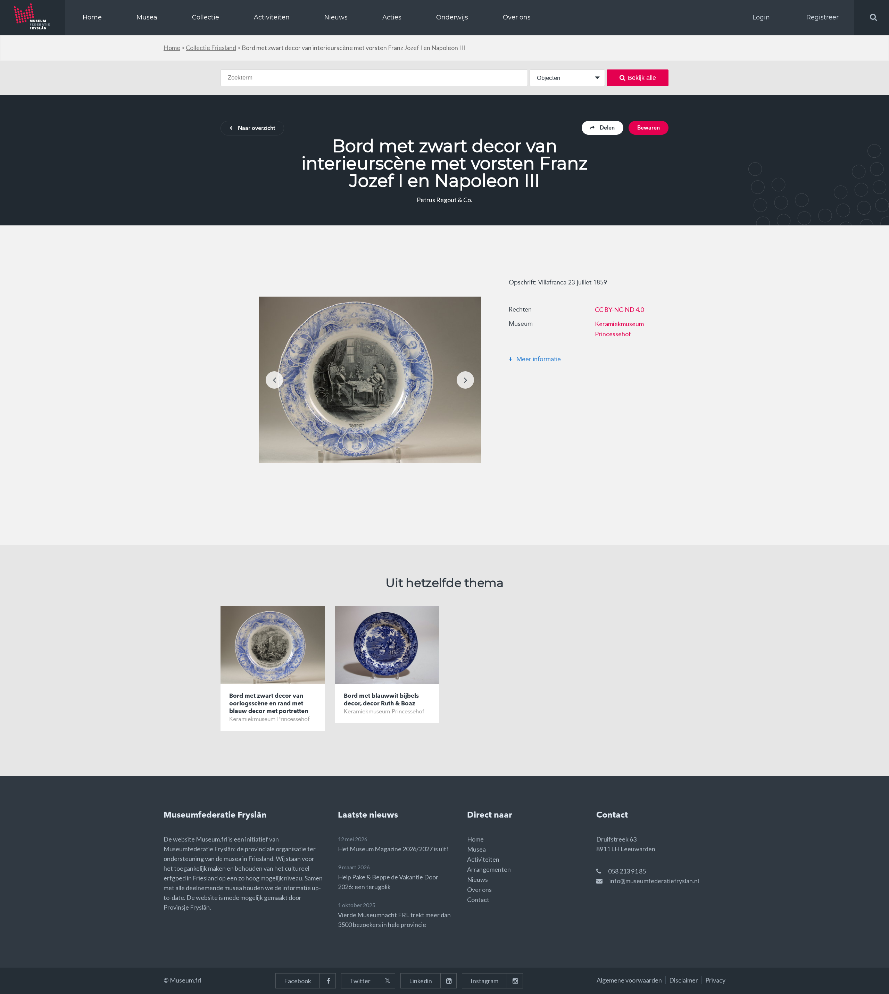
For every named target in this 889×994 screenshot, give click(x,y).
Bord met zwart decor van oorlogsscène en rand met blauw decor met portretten (268, 703)
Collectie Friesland (211, 47)
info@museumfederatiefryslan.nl (654, 881)
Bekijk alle (642, 77)
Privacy (715, 980)
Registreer (822, 17)
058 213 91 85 (627, 871)
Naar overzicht (256, 128)
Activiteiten (272, 17)
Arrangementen (489, 869)
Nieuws (336, 17)
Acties (391, 17)
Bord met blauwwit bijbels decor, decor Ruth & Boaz (381, 700)
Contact (478, 899)
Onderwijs (452, 17)
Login (761, 17)
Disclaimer (683, 980)
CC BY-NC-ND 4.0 (619, 309)
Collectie (205, 17)
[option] (369, 380)
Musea (146, 17)
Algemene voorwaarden (629, 980)
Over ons (517, 17)
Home (92, 17)
